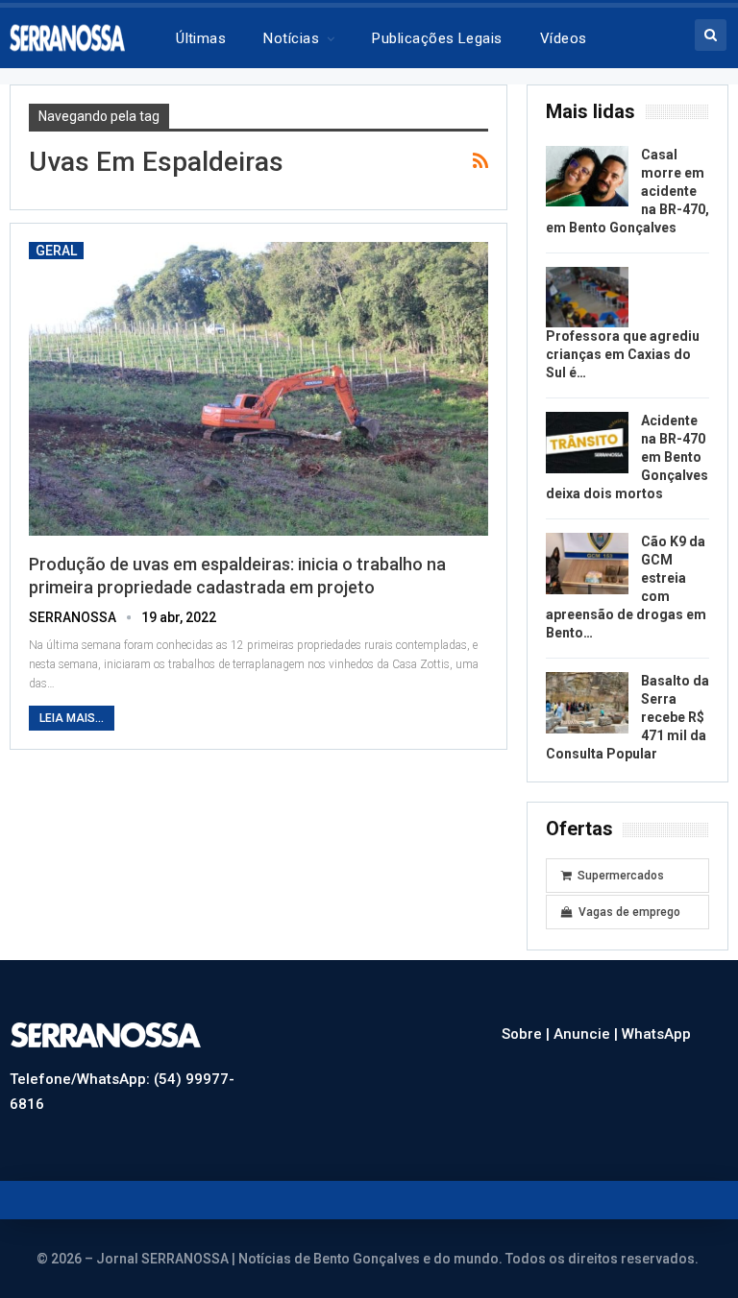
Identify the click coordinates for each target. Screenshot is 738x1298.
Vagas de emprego (629, 912)
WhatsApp (656, 1034)
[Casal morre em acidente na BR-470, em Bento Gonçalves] (587, 176)
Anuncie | (588, 1034)
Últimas (201, 38)
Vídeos (563, 38)
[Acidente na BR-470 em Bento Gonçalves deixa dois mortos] (587, 442)
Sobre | (528, 1034)
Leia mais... (71, 718)
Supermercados (621, 875)
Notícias (291, 38)
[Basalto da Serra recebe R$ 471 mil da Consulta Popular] (587, 702)
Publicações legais (437, 38)
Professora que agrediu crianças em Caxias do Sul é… (623, 354)
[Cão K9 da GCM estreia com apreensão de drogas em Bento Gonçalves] (587, 563)
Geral (56, 250)
